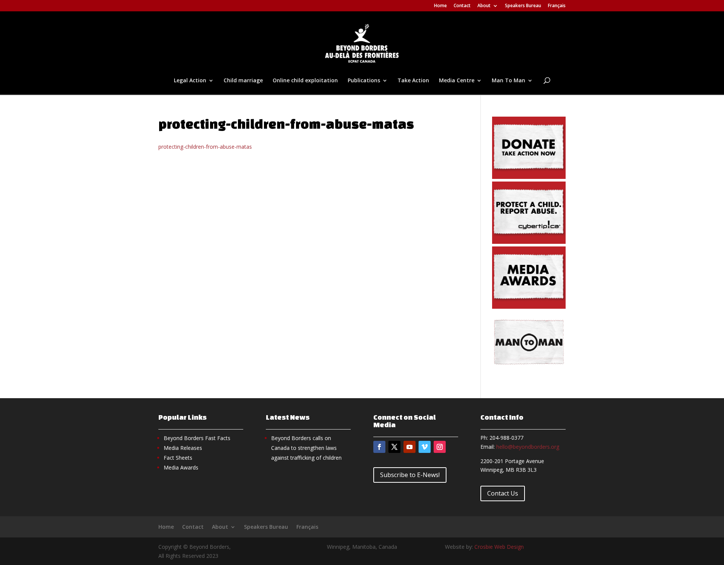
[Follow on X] (394, 447)
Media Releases (183, 447)
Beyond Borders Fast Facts (197, 438)
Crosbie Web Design (499, 546)
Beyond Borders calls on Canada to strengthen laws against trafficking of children (306, 447)
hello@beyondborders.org (527, 446)
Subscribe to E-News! (410, 475)
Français (557, 6)
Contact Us (502, 493)
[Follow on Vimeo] (425, 447)
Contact (462, 6)
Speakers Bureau (523, 6)
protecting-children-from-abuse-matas (205, 146)
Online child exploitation (305, 81)
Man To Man (508, 81)
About (484, 6)
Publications (364, 81)
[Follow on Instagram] (440, 447)
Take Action (413, 81)
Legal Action (190, 81)
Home (440, 6)
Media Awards (181, 467)
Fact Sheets (178, 457)
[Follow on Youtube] (409, 447)
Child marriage (243, 81)
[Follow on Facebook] (379, 447)
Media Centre (456, 81)
